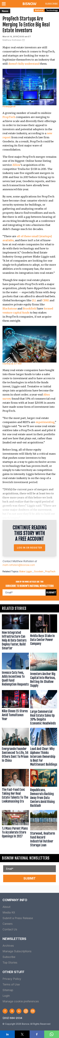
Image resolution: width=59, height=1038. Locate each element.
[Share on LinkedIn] (7, 1034)
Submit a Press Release (18, 918)
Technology (52, 10)
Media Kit (9, 912)
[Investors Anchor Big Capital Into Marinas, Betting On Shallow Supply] (44, 670)
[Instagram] (25, 1011)
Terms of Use (11, 984)
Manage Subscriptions (17, 951)
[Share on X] (22, 1034)
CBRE (45, 300)
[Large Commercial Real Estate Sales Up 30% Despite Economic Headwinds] (44, 708)
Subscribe (51, 3)
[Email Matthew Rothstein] (23, 40)
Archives (8, 945)
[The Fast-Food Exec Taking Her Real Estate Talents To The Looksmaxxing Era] (15, 788)
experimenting (45, 422)
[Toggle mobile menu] (4, 4)
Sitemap (8, 990)
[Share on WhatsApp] (51, 1034)
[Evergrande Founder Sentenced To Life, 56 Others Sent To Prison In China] (15, 747)
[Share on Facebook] (37, 1034)
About (6, 906)
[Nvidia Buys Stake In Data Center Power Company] (44, 633)
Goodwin (38, 571)
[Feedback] (32, 1011)
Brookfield (30, 308)
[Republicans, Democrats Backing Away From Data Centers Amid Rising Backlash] (44, 788)
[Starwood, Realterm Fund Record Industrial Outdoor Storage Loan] (44, 829)
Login (6, 995)
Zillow (16, 164)
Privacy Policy (12, 978)
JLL (34, 300)
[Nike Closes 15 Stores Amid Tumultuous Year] (15, 708)
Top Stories (10, 962)
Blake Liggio (25, 571)
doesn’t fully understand (23, 63)
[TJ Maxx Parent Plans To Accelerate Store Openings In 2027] (15, 829)
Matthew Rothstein (12, 40)
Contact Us (10, 929)
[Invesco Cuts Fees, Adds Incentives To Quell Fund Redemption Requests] (15, 670)
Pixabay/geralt (9, 106)
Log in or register (29, 547)
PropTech (9, 117)
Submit (51, 592)
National (39, 10)
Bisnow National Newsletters (25, 858)
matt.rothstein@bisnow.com (19, 564)
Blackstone (10, 308)
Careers (8, 923)
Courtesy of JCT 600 (12, 363)
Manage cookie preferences (21, 1001)
